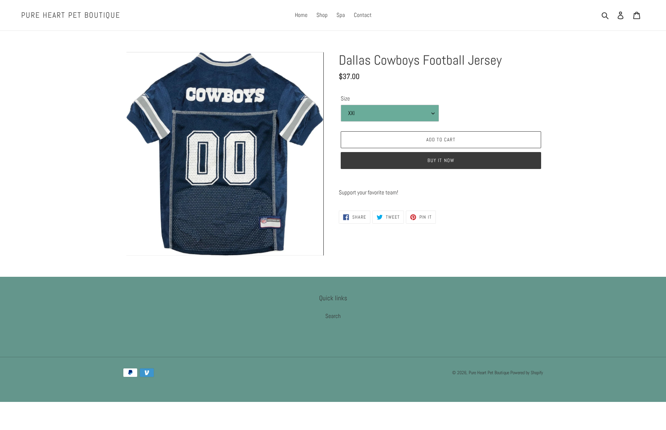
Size (345, 98)
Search (333, 316)
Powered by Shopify (526, 373)
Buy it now (440, 160)
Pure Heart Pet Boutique (70, 15)
